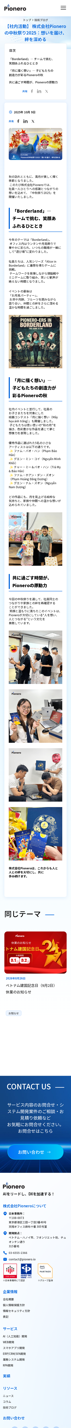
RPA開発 (8, 1365)
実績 (6, 1375)
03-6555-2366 (18, 1253)
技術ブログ (10, 1407)
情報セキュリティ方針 (16, 1311)
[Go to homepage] (15, 8)
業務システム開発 (14, 1359)
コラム (7, 1401)
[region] (35, 974)
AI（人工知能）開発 (15, 1336)
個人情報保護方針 (14, 1305)
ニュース (8, 1396)
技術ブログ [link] (41, 20)
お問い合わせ (31, 1152)
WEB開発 (8, 1342)
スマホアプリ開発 (14, 1348)
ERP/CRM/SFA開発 (14, 1354)
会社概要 (8, 1299)
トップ (27, 20)
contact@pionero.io (22, 1259)
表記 (5, 1316)
